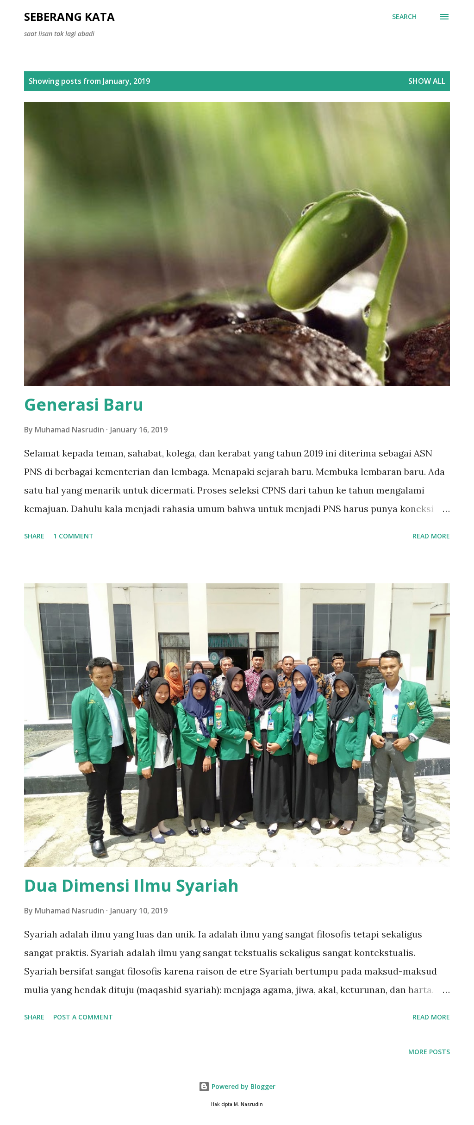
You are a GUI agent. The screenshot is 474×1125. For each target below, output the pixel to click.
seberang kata (69, 16)
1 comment (73, 535)
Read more (431, 535)
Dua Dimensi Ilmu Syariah (131, 885)
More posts (429, 1051)
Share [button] (34, 535)
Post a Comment (83, 1016)
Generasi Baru (83, 404)
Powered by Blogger (242, 1086)
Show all (426, 81)
